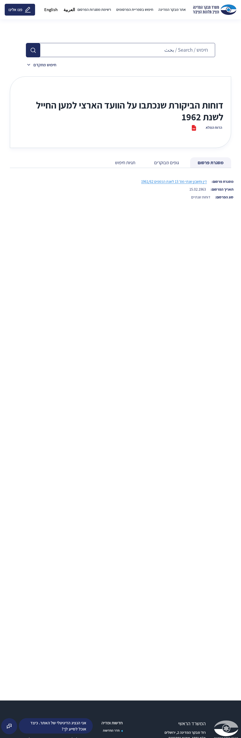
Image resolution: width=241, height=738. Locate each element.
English (51, 9)
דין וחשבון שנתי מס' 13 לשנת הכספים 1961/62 (174, 181)
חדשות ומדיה (112, 722)
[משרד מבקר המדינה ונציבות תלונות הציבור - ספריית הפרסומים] (214, 9)
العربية (69, 9)
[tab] (210, 162)
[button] (33, 50)
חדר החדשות (111, 730)
